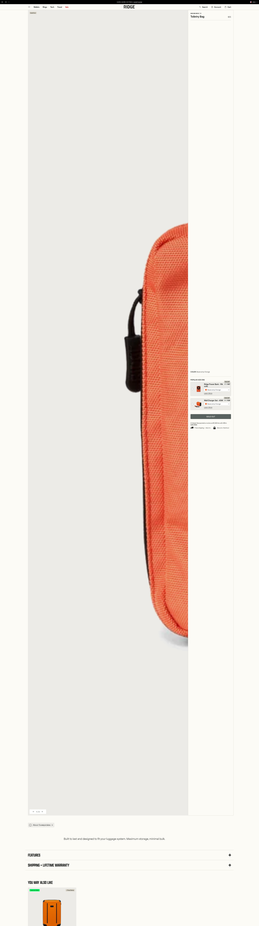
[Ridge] (129, 7)
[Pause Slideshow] (9, 2)
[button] (203, 7)
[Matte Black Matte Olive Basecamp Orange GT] (217, 404)
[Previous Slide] (2, 2)
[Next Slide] (5, 2)
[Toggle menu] (29, 7)
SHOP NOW (138, 2)
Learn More (208, 393)
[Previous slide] (33, 811)
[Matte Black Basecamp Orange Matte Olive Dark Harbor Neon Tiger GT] (217, 390)
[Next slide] (42, 811)
